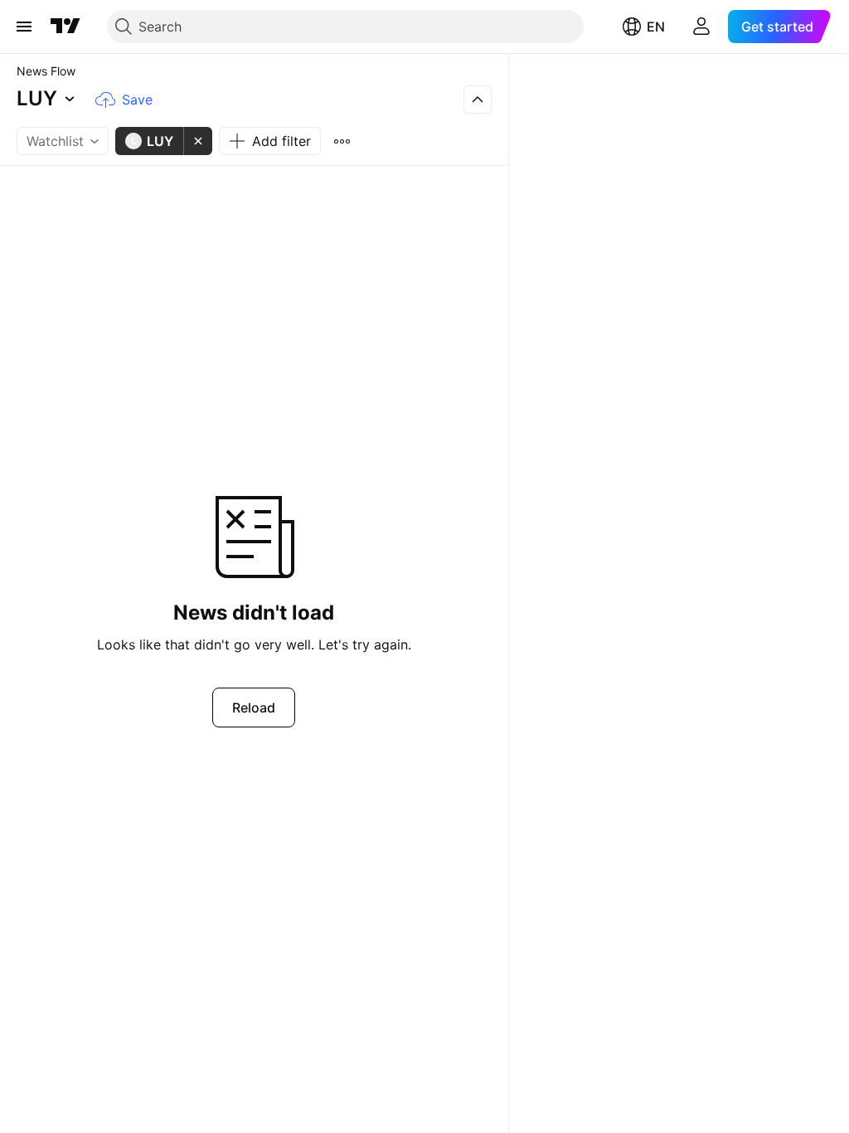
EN (656, 26)
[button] (48, 99)
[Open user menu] (701, 26)
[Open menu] (24, 26)
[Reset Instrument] (198, 141)
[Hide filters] (477, 99)
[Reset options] (341, 141)
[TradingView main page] (65, 26)
